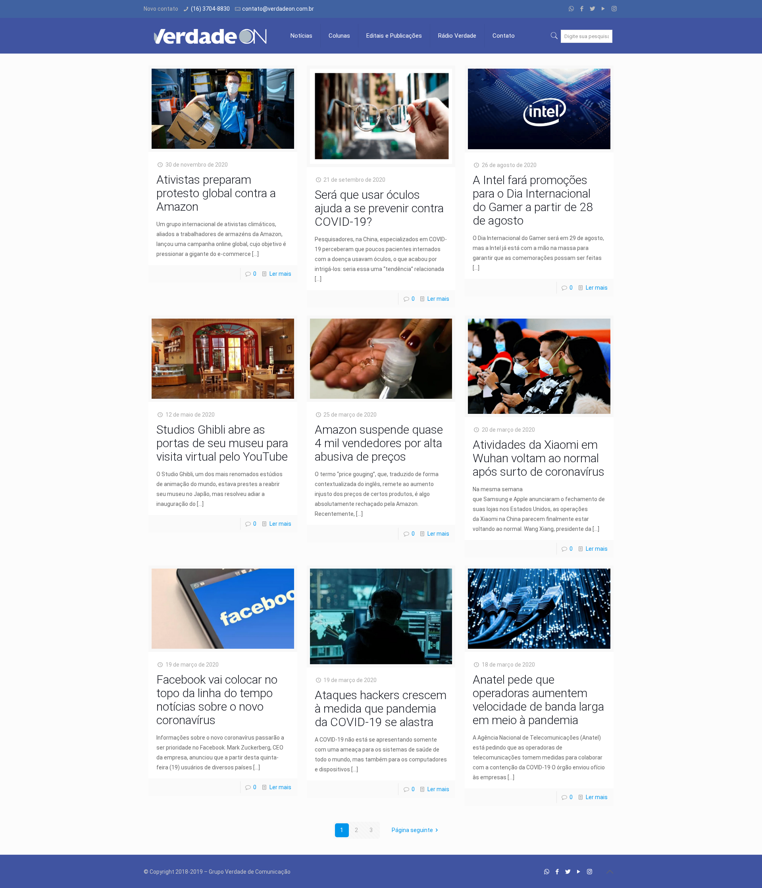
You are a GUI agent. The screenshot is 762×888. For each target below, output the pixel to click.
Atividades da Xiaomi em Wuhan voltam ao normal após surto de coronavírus (538, 458)
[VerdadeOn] (211, 36)
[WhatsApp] (571, 8)
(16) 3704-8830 (210, 9)
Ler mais (280, 274)
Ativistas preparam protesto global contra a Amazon (216, 193)
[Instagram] (614, 8)
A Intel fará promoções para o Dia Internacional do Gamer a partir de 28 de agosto (533, 200)
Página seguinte (412, 830)
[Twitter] (593, 8)
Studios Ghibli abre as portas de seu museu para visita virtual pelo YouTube (222, 443)
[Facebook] (582, 8)
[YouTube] (603, 8)
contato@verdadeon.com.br (278, 9)
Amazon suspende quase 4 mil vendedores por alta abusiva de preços (379, 443)
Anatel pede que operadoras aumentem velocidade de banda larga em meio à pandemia (538, 700)
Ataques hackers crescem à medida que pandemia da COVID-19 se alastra (380, 708)
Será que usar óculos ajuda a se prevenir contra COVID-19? (379, 208)
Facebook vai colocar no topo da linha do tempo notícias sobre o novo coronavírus (216, 700)
